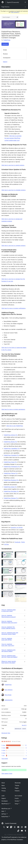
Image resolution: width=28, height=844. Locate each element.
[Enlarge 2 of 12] (11, 561)
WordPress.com (6, 808)
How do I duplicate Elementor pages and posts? (9, 622)
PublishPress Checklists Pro (11, 455)
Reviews (5, 54)
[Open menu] (25, 2)
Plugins (17, 788)
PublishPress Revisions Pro (11, 480)
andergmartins (8, 700)
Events (17, 798)
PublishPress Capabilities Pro (12, 448)
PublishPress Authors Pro (11, 435)
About (3, 783)
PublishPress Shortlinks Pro (11, 491)
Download (5, 44)
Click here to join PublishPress (14, 426)
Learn (3, 795)
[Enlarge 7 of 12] (24, 553)
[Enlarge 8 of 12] (24, 561)
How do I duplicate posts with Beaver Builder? (8, 650)
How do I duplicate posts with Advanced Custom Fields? (9, 633)
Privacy (3, 790)
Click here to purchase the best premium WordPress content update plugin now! (12, 138)
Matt (3, 811)
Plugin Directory (5, 6)
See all (25, 758)
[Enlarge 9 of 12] (24, 569)
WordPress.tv (5, 803)
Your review (4, 758)
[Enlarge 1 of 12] (11, 553)
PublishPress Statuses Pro (11, 498)
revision (24, 728)
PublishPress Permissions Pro (12, 466)
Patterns (17, 790)
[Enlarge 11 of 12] (24, 584)
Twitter (23, 542)
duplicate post (18, 728)
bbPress (4, 814)
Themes (17, 785)
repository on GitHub (16, 527)
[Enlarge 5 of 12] (11, 584)
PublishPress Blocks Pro (10, 441)
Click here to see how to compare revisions (13, 245)
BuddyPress (5, 816)
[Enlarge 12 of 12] (24, 595)
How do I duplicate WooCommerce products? (8, 616)
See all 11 (24, 725)
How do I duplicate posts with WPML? (6, 639)
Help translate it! (15, 12)
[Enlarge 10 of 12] (24, 577)
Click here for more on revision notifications (13, 308)
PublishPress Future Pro (10, 462)
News (3, 785)
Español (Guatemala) (10, 823)
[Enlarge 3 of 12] (11, 569)
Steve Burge (8, 695)
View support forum (6, 773)
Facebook (17, 542)
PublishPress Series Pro (10, 487)
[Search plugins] (17, 17)
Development (6, 57)
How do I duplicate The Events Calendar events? (8, 627)
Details (5, 50)
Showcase (18, 783)
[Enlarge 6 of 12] (11, 592)
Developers (4, 801)
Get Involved (18, 795)
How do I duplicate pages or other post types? (8, 610)
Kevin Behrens (8, 689)
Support (5, 61)
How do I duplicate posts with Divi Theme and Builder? (9, 656)
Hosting (3, 788)
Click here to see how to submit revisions (12, 165)
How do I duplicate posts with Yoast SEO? (7, 644)
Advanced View (5, 733)
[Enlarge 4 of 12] (11, 577)
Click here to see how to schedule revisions (13, 190)
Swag (17, 803)
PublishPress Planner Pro (10, 473)
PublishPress (6, 40)
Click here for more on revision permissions (13, 409)
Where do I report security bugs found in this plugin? (8, 662)
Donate (17, 801)
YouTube (6, 544)
